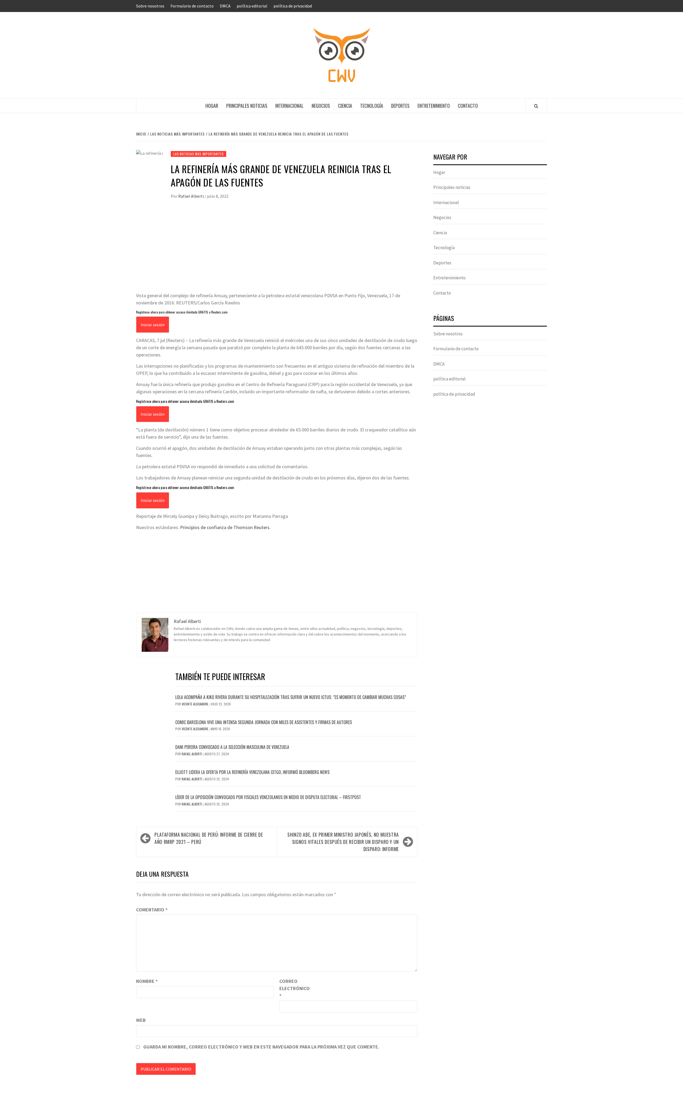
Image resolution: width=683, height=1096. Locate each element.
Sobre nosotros (150, 6)
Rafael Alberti (191, 196)
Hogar (211, 105)
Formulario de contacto (192, 6)
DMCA (225, 6)
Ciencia (345, 105)
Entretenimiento (434, 105)
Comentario (152, 910)
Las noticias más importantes (198, 154)
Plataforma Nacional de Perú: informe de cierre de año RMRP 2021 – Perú (208, 838)
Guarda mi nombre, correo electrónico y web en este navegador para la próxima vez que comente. (261, 1047)
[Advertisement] (276, 252)
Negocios (321, 105)
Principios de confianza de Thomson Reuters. (225, 527)
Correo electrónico (292, 988)
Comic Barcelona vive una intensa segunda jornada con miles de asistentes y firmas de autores (263, 722)
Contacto (468, 105)
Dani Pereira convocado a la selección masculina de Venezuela (232, 747)
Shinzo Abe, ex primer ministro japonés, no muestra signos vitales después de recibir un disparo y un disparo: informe (343, 841)
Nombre (147, 981)
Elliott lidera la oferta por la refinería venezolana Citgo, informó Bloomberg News (252, 772)
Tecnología (371, 105)
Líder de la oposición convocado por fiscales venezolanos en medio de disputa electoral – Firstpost (268, 797)
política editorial (252, 6)
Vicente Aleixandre (195, 704)
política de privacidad (292, 6)
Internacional (289, 105)
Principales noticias (246, 105)
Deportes (400, 105)
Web (141, 1020)
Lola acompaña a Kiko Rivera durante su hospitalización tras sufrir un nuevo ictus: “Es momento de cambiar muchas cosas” (290, 697)
